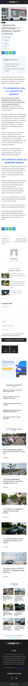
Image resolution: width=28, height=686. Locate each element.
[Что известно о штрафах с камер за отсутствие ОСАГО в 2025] (5, 275)
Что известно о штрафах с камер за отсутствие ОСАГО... (13, 511)
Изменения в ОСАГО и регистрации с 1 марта (7, 241)
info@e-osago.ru (19, 667)
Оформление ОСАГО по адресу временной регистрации (12, 411)
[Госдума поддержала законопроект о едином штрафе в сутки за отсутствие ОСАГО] (14, 469)
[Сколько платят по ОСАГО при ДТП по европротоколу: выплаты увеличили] (14, 558)
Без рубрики (6, 393)
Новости (8, 5)
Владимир (14, 259)
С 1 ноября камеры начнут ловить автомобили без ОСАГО (13, 541)
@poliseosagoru (14, 638)
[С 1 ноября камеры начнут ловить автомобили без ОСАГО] (14, 528)
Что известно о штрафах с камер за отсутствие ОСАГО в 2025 (18, 275)
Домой (3, 5)
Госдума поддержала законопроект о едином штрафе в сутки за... (12, 481)
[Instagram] (11, 678)
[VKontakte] (16, 678)
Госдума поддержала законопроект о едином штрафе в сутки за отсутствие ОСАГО (19, 599)
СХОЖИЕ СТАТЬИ (14, 268)
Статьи (4, 406)
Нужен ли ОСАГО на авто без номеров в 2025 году (11, 397)
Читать (14, 346)
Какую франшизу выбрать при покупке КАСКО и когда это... (14, 451)
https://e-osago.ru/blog (14, 261)
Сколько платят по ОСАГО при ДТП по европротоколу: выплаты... (14, 570)
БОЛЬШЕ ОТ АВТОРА (14, 270)
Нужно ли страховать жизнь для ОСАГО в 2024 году (12, 390)
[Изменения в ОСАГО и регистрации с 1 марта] (5, 292)
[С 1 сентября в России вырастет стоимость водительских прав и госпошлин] (20, 621)
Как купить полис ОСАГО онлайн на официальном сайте (20, 240)
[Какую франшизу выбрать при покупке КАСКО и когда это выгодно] (14, 439)
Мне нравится (5, 346)
